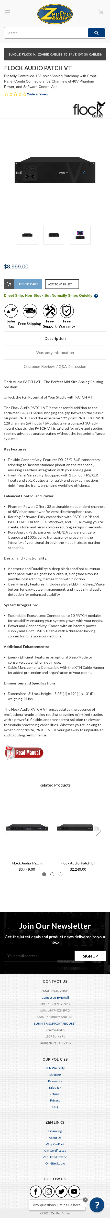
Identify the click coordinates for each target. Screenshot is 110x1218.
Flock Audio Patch (27, 863)
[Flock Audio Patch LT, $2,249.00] (78, 827)
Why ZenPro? (55, 1144)
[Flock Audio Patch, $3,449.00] (27, 827)
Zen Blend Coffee (55, 1157)
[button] (97, 1204)
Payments (55, 1081)
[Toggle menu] (7, 12)
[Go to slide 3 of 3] (60, 874)
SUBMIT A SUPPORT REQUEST (55, 1023)
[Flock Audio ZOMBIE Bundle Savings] (55, 54)
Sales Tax (55, 1087)
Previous (6, 831)
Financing (55, 1131)
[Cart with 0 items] (100, 11)
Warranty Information (55, 352)
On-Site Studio (55, 1163)
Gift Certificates (55, 1150)
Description (55, 338)
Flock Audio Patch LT (78, 863)
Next (98, 831)
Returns (55, 1094)
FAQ (55, 1107)
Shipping (55, 1075)
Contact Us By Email (55, 997)
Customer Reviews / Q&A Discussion (55, 366)
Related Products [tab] (55, 785)
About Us (55, 1138)
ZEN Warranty (55, 1068)
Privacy (55, 1100)
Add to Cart (28, 284)
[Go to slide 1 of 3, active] (44, 874)
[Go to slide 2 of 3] (52, 874)
